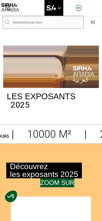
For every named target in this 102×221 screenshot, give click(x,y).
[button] (8, 8)
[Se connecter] (78, 8)
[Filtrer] (92, 22)
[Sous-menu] (59, 8)
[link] (53, 8)
